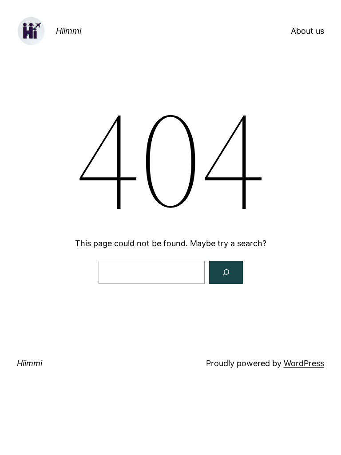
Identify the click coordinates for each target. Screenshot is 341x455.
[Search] (226, 272)
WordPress (304, 363)
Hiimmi (68, 31)
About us (307, 31)
